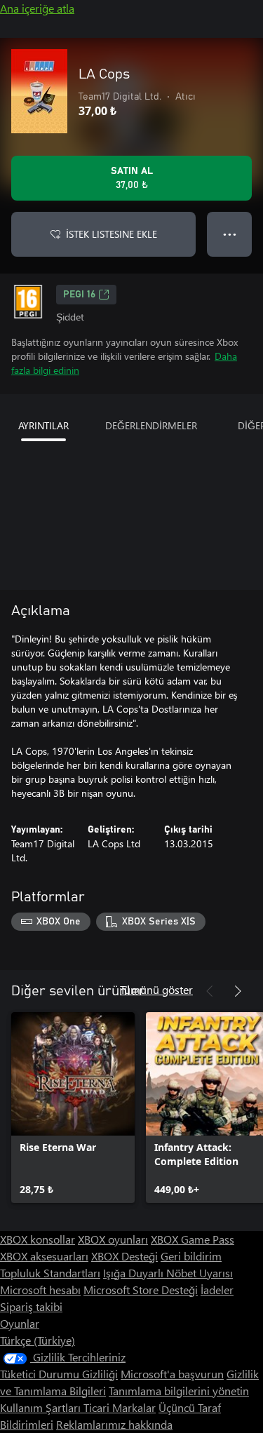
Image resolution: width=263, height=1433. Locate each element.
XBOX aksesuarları (44, 1256)
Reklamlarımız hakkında (114, 1424)
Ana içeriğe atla (37, 8)
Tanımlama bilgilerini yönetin (179, 1390)
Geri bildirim (191, 1256)
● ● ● (229, 234)
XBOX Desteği (124, 1256)
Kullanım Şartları (41, 1407)
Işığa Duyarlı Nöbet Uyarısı (168, 1272)
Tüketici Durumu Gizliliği (59, 1373)
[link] (73, 1107)
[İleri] (238, 991)
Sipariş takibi (31, 1306)
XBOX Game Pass (192, 1239)
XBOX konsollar (37, 1239)
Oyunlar (19, 1323)
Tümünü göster (156, 989)
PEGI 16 (79, 295)
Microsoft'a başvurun (172, 1373)
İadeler (217, 1289)
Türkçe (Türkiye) (37, 1340)
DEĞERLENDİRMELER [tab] (151, 425)
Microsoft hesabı (40, 1289)
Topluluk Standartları (50, 1272)
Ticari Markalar (119, 1407)
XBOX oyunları (113, 1239)
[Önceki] (210, 991)
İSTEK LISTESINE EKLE (111, 234)
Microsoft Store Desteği (140, 1289)
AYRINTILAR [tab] (43, 425)
